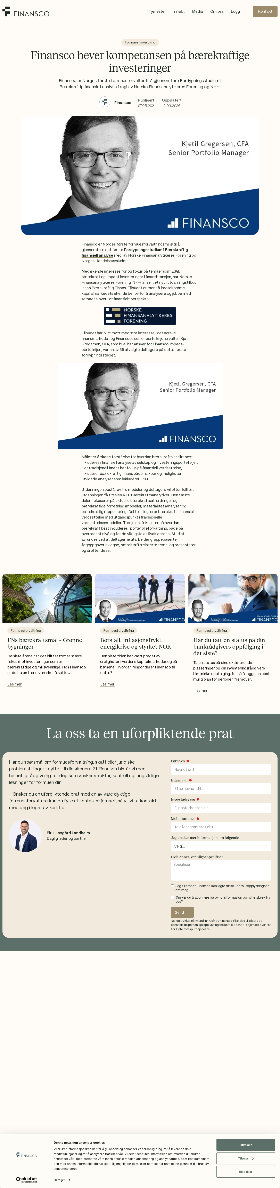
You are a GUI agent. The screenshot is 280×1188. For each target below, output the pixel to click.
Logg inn (238, 11)
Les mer (14, 684)
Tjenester (157, 11)
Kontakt (265, 11)
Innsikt (179, 11)
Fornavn (178, 761)
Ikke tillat (245, 1171)
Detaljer (59, 1180)
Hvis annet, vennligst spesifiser (197, 857)
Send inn (182, 912)
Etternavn (179, 780)
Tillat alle (245, 1145)
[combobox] (221, 846)
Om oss (216, 11)
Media (197, 11)
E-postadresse (183, 799)
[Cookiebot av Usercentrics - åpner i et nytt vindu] (26, 1180)
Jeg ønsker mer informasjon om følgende (205, 838)
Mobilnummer (183, 819)
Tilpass (243, 1158)
